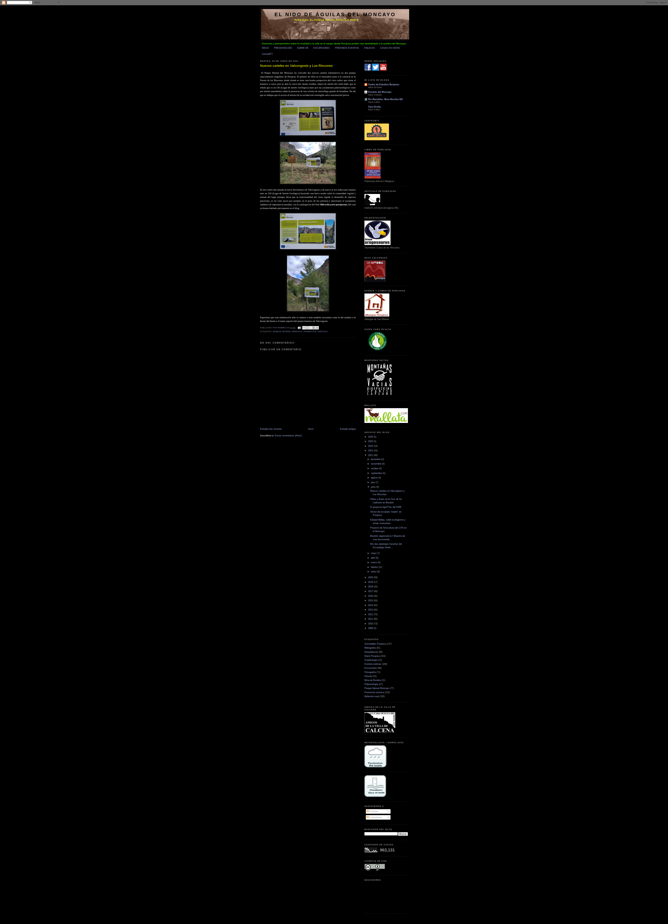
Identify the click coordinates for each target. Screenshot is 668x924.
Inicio (310, 429)
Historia (368, 676)
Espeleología (370, 660)
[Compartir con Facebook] (314, 328)
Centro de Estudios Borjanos (383, 84)
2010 (371, 623)
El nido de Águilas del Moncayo (335, 14)
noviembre (376, 463)
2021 (371, 455)
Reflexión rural (371, 696)
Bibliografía (370, 648)
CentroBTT (267, 54)
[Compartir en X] (310, 328)
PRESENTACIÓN (283, 48)
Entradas (373, 811)
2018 (371, 586)
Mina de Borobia (372, 680)
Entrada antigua (348, 429)
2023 (371, 446)
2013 (371, 609)
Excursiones (370, 668)
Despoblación (371, 652)
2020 (371, 577)
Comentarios (375, 817)
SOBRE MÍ (302, 48)
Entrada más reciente (271, 429)
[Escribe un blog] (307, 328)
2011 (371, 619)
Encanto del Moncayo (379, 92)
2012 (371, 614)
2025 (371, 441)
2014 (371, 605)
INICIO (265, 48)
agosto (374, 477)
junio (373, 487)
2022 (371, 450)
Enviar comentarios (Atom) (288, 435)
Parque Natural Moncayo (287, 331)
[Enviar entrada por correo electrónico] (299, 328)
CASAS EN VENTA (390, 48)
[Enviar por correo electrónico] (304, 328)
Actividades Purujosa (375, 644)
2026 (371, 436)
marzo (374, 562)
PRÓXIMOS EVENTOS (347, 48)
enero (374, 571)
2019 (371, 582)
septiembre (377, 473)
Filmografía (370, 672)
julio (373, 482)
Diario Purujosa (372, 656)
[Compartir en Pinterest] (317, 328)
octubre (375, 468)
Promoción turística (316, 331)
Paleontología (371, 684)
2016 (371, 596)
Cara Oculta (374, 106)
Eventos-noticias (372, 664)
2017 (371, 591)
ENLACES (369, 48)
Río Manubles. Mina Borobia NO (385, 99)
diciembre (376, 459)
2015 (371, 600)
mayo (374, 553)
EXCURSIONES (321, 48)
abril (373, 558)
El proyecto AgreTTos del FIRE (385, 507)
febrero (375, 567)
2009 (371, 628)
